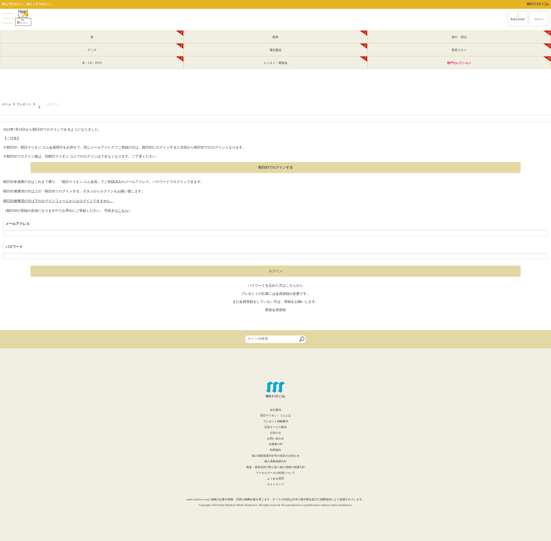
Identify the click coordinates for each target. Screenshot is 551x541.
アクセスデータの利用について (275, 473)
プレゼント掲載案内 (275, 421)
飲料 (319, 35)
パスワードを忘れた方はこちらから (275, 285)
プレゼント (23, 104)
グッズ (135, 48)
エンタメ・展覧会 (314, 61)
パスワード (14, 247)
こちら (123, 210)
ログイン (539, 19)
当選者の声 (276, 444)
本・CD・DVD (132, 61)
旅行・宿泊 (501, 35)
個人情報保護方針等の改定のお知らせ (275, 455)
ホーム (6, 104)
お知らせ (275, 432)
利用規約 (275, 449)
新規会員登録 (518, 19)
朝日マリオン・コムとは (275, 415)
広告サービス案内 (275, 427)
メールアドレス (18, 224)
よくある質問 (275, 478)
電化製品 (317, 48)
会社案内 (275, 409)
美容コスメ (501, 48)
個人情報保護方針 (275, 461)
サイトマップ (275, 484)
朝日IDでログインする (275, 167)
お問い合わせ (275, 438)
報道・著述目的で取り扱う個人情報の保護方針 (275, 467)
